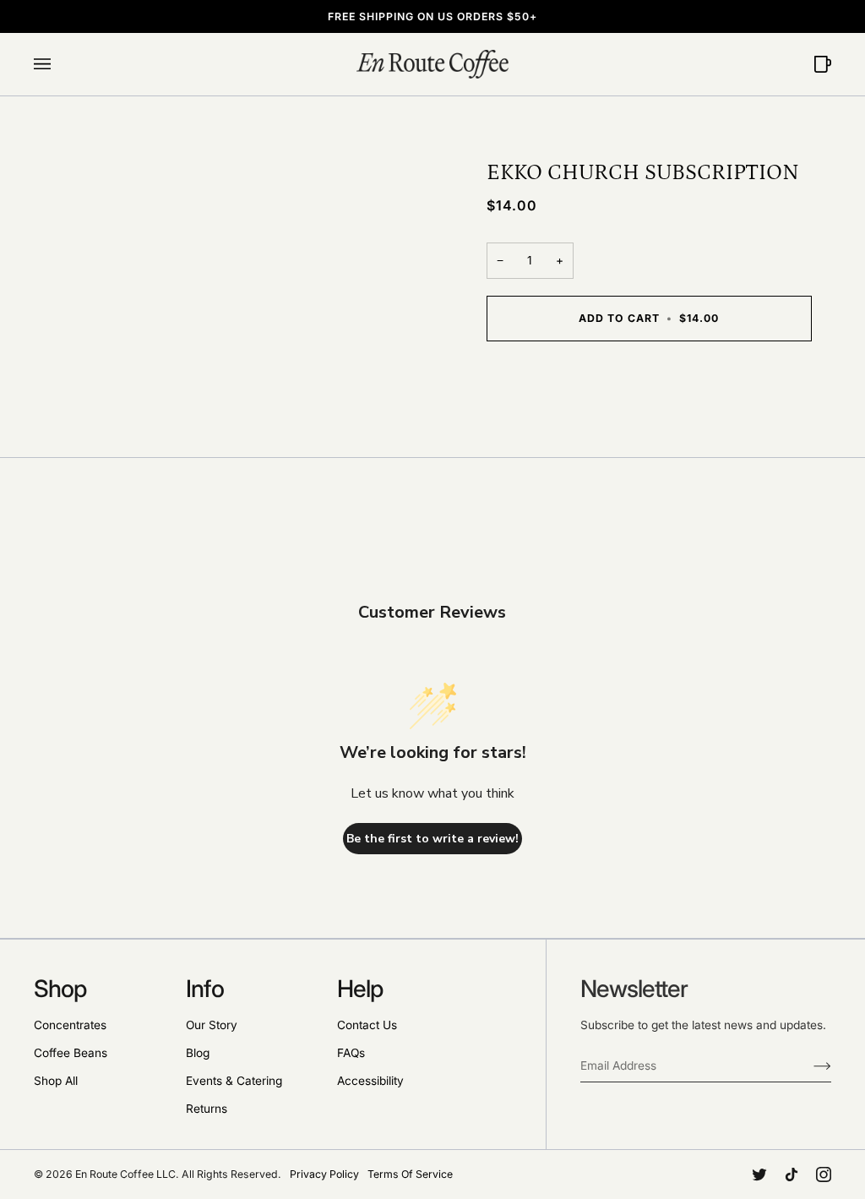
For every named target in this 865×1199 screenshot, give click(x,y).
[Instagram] (823, 1174)
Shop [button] (60, 988)
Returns (206, 1108)
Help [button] (360, 988)
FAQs (351, 1053)
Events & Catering (234, 1080)
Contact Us (367, 1025)
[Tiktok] (791, 1174)
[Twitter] (759, 1174)
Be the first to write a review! (432, 839)
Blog (197, 1053)
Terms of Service (410, 1174)
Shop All (56, 1080)
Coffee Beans (70, 1053)
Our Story (211, 1025)
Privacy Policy (324, 1174)
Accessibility (370, 1080)
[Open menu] (59, 64)
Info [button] (205, 988)
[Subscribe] (808, 1065)
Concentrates (70, 1025)
